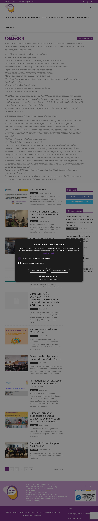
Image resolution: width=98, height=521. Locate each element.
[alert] (49, 260)
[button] (49, 276)
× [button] (81, 242)
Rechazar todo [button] (59, 270)
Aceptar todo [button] (38, 270)
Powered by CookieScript (49, 279)
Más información (49, 253)
